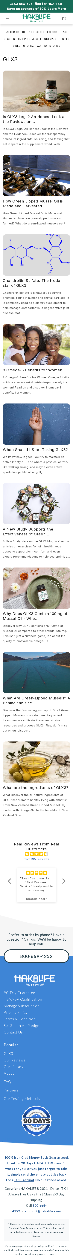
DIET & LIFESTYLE (33, 32)
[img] (36, 854)
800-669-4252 (36, 956)
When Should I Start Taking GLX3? (35, 449)
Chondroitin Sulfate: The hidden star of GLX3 (33, 283)
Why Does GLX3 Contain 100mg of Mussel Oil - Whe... (35, 616)
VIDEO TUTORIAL (23, 46)
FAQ (64, 32)
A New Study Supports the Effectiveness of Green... (28, 531)
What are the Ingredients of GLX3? (35, 787)
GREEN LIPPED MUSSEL (27, 39)
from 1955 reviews (36, 859)
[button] (7, 18)
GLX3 (7, 39)
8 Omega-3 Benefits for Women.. (34, 370)
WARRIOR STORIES (48, 46)
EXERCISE (53, 32)
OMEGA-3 (50, 39)
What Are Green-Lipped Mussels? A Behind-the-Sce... (36, 700)
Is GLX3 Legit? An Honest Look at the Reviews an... (34, 119)
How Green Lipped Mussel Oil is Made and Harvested (33, 203)
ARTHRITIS (13, 32)
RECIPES (64, 39)
